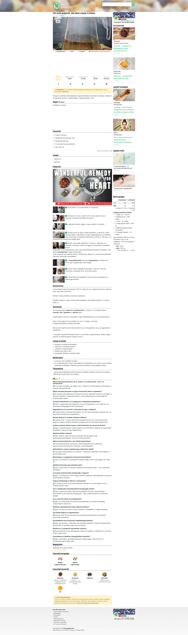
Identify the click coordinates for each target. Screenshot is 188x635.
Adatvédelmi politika (59, 620)
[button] (57, 33)
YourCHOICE (65, 630)
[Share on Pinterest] (106, 84)
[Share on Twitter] (94, 84)
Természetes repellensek (123, 188)
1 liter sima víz (59, 147)
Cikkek (129, 10)
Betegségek (104, 10)
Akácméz (75, 578)
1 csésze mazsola (60, 135)
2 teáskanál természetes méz (64, 138)
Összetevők (117, 10)
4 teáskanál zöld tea (61, 141)
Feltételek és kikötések (60, 622)
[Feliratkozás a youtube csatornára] (124, 17)
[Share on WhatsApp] (82, 84)
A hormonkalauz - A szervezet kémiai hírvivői (123, 167)
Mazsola (60, 578)
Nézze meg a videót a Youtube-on (72, 204)
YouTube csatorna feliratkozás (100, 204)
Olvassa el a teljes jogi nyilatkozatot (87, 603)
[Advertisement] (82, 64)
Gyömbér (104, 578)
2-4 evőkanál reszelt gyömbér (64, 144)
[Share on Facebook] (58, 84)
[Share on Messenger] (70, 84)
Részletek (65, 91)
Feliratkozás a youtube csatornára (100, 51)
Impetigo (117, 102)
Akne (116, 133)
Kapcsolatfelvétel (58, 619)
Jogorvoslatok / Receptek (61, 611)
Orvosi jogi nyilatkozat (60, 624)
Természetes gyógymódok (80, 9)
